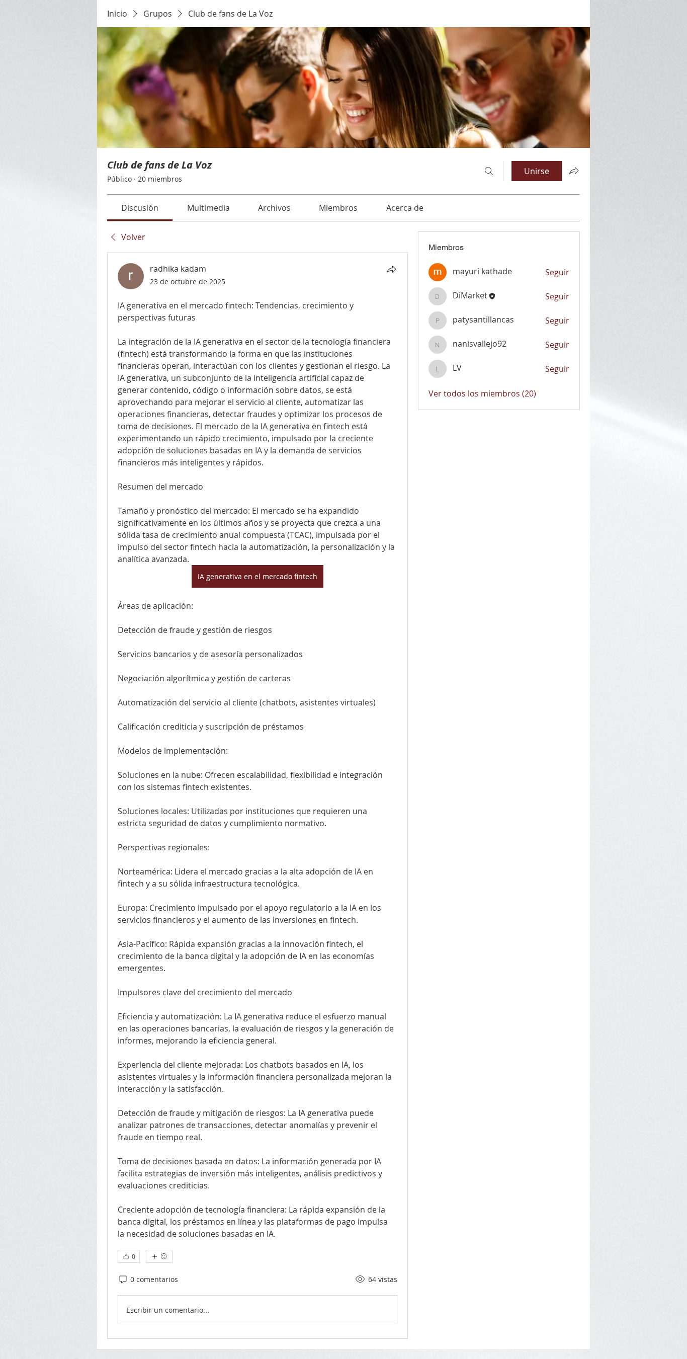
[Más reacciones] (159, 1256)
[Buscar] (489, 171)
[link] (139, 207)
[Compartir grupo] (574, 171)
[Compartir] (391, 269)
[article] (257, 796)
